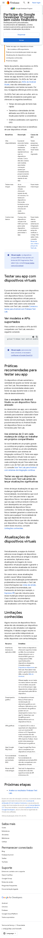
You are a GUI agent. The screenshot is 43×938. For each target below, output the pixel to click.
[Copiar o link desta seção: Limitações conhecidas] (25, 617)
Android (4, 903)
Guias (4, 828)
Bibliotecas (5, 838)
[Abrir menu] (3, 2)
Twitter (4, 858)
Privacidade (21, 925)
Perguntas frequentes (9, 886)
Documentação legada (10, 889)
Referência (5, 831)
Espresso (8, 593)
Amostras (5, 835)
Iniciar (21, 40)
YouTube (5, 862)
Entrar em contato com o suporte (13, 871)
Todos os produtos (8, 917)
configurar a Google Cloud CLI (21, 355)
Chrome (4, 907)
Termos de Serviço (8, 925)
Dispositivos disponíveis (26, 667)
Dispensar (21, 35)
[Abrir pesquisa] (24, 2)
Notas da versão (7, 882)
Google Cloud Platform (10, 914)
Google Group (7, 878)
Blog (3, 851)
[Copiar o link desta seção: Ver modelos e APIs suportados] (22, 322)
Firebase (5, 910)
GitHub (4, 842)
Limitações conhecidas (13, 528)
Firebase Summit (7, 855)
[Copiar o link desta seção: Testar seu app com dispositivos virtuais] (6, 285)
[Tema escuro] (33, 337)
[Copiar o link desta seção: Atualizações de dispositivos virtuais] (6, 545)
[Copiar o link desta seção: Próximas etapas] (33, 785)
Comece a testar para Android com (20, 309)
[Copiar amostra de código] (37, 337)
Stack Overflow (7, 875)
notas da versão (29, 585)
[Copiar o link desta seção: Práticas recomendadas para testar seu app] (30, 374)
